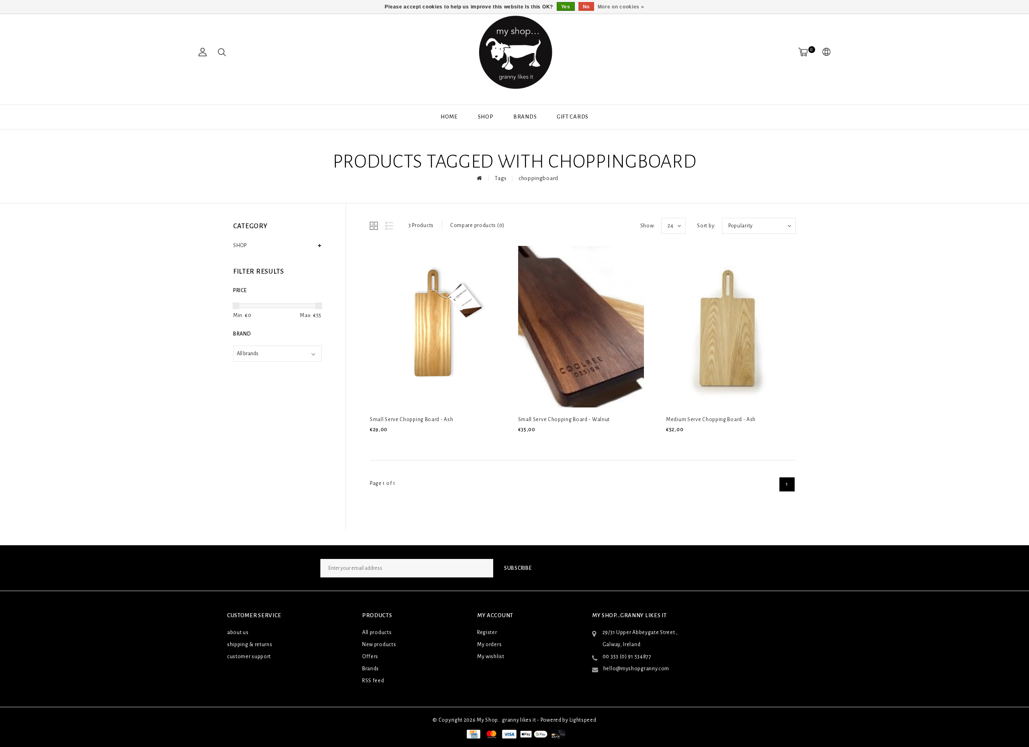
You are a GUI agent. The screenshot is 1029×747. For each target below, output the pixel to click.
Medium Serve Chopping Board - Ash (711, 419)
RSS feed (373, 681)
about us (238, 632)
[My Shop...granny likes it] (514, 52)
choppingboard (538, 178)
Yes (565, 7)
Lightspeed (583, 720)
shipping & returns (250, 644)
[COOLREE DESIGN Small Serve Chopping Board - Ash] (433, 326)
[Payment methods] (473, 734)
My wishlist (490, 656)
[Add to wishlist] (394, 443)
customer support (249, 656)
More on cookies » (621, 7)
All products (377, 632)
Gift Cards (572, 117)
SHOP (486, 117)
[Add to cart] (375, 443)
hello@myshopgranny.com (636, 668)
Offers (370, 656)
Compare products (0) (477, 225)
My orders (489, 644)
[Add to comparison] (413, 443)
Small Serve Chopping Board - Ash (411, 419)
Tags (501, 178)
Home (449, 117)
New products (379, 644)
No (586, 7)
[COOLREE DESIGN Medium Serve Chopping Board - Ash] (729, 326)
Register (487, 632)
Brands (525, 117)
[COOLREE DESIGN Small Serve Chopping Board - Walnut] (581, 326)
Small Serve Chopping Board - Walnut (564, 419)
